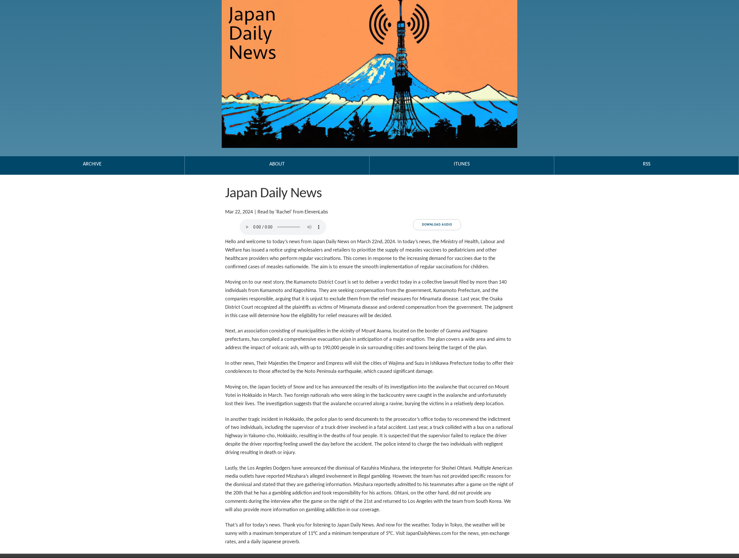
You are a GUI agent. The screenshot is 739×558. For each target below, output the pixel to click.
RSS (646, 164)
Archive (92, 164)
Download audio (437, 224)
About (277, 164)
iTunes (462, 164)
